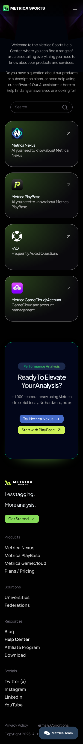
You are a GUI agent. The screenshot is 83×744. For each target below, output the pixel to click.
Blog (9, 631)
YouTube (14, 705)
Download (15, 655)
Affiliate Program (22, 647)
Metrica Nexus (19, 548)
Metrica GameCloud (25, 563)
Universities (17, 597)
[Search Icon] (41, 107)
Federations (17, 605)
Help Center (17, 639)
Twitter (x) (15, 681)
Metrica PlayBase (22, 555)
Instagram (15, 689)
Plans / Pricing (20, 571)
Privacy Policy (16, 725)
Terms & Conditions (52, 725)
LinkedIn (13, 697)
